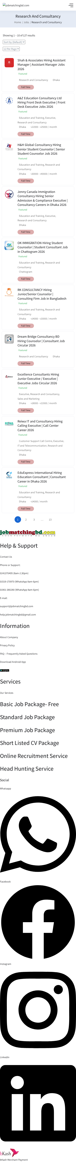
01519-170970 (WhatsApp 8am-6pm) (19, 581)
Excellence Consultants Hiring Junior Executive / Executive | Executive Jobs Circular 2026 (38, 378)
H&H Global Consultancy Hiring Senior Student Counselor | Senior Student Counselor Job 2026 (41, 149)
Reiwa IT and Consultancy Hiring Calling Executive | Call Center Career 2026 (40, 425)
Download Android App (13, 661)
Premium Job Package (27, 730)
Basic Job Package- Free (29, 704)
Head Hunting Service (26, 768)
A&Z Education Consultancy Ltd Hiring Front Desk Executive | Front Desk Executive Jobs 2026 (41, 102)
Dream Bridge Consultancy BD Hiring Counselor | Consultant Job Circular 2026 (41, 340)
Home (17, 22)
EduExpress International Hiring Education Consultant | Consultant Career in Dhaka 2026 (42, 476)
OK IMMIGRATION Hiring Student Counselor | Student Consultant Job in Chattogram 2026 (43, 247)
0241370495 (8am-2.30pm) (14, 573)
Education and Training (31, 117)
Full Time (25, 87)
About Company (9, 637)
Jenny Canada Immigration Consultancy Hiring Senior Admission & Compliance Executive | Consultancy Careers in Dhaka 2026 (43, 198)
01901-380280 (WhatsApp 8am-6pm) (19, 589)
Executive (50, 117)
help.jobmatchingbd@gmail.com (18, 614)
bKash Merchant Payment (14, 1159)
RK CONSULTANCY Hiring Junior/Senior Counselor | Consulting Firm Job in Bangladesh (42, 294)
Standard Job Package (27, 717)
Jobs (26, 22)
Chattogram (25, 271)
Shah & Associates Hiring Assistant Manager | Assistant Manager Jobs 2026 (41, 64)
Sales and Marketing (28, 398)
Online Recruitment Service (34, 756)
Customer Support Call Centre (35, 441)
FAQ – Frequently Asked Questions (18, 653)
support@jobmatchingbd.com (16, 606)
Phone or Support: (10, 565)
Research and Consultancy (33, 80)
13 (50, 519)
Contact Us (6, 556)
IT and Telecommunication (32, 445)
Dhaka (56, 80)
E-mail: (3, 598)
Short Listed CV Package (29, 743)
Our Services (6, 692)
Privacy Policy (7, 645)
